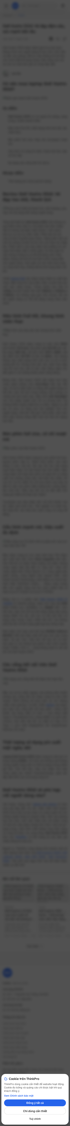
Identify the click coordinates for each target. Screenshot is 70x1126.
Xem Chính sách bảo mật (18, 1095)
